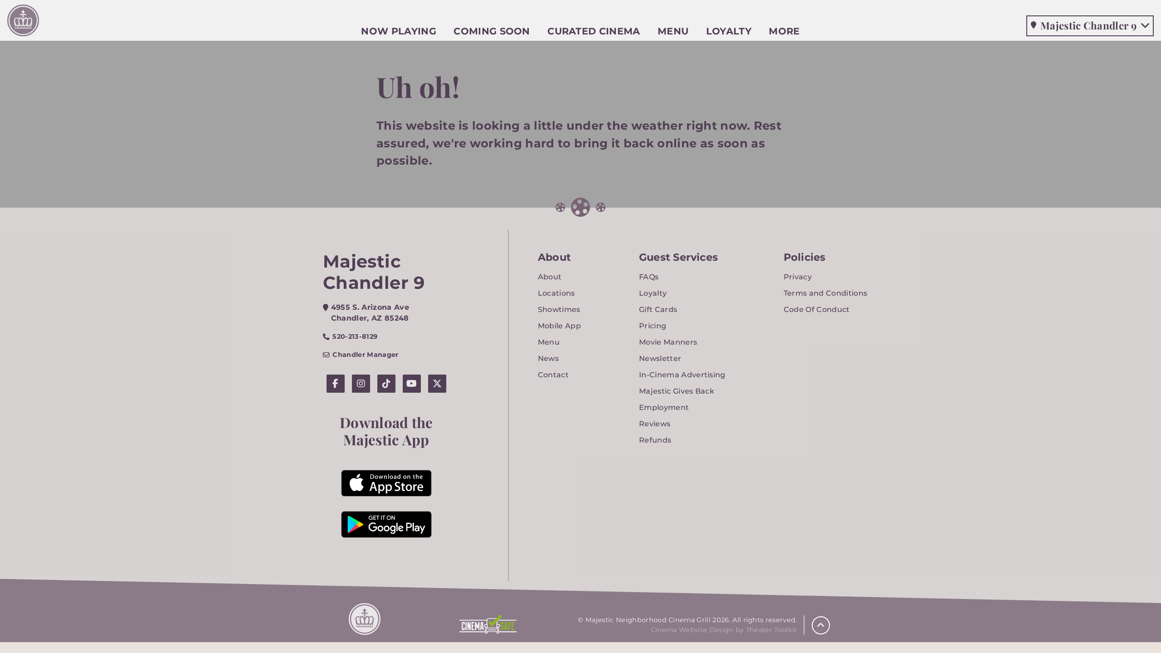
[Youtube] (412, 384)
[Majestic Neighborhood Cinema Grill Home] (23, 23)
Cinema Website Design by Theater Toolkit (724, 630)
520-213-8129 (354, 336)
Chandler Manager (365, 355)
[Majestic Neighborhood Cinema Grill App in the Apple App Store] (386, 483)
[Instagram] (361, 384)
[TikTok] (386, 384)
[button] (821, 625)
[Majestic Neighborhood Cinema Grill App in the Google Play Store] (386, 524)
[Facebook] (336, 384)
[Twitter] (437, 384)
